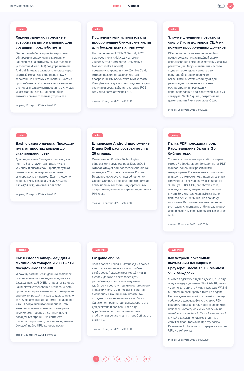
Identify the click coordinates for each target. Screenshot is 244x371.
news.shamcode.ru (22, 5)
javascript (100, 249)
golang (174, 135)
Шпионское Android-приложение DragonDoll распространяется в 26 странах (121, 148)
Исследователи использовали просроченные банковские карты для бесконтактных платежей (121, 42)
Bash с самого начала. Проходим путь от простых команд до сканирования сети (45, 148)
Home (117, 5)
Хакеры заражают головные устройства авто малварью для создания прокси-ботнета (44, 42)
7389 (147, 359)
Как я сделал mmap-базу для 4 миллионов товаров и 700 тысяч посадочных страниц (45, 263)
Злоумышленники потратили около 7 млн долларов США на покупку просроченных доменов (197, 42)
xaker (21, 29)
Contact (133, 5)
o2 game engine (106, 258)
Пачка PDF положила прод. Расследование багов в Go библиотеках (192, 148)
